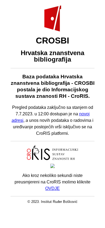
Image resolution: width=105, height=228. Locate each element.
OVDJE (52, 188)
